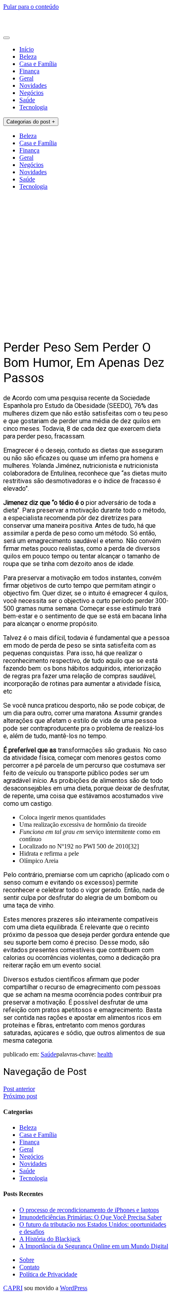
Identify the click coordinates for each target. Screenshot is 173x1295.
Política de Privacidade (48, 1274)
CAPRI (13, 1288)
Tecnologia (33, 107)
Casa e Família (38, 63)
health (105, 1054)
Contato (29, 1267)
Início (26, 49)
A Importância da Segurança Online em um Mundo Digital (93, 1246)
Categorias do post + (30, 122)
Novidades (33, 85)
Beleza (28, 56)
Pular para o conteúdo (31, 6)
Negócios (31, 92)
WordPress (73, 1288)
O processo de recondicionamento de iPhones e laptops (89, 1209)
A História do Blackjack (49, 1238)
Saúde (27, 100)
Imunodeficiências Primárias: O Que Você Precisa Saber (90, 1217)
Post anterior (19, 1088)
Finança (29, 71)
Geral (26, 78)
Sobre (26, 1259)
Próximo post (20, 1096)
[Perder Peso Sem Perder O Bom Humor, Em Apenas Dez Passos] (86, 327)
